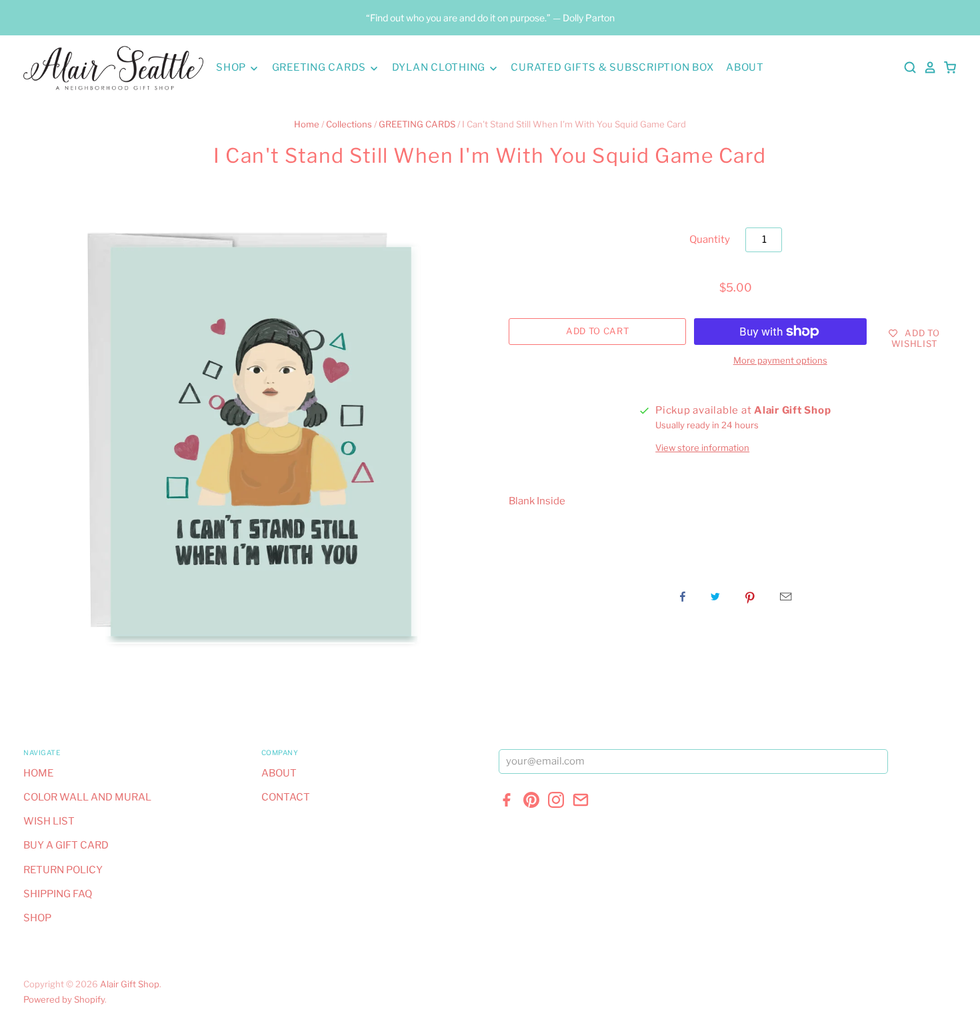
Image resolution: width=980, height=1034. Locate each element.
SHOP (232, 67)
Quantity (709, 239)
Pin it (750, 596)
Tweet (715, 596)
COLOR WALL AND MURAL (87, 797)
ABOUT (745, 67)
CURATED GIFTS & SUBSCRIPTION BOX (612, 67)
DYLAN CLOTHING (440, 67)
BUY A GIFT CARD (66, 845)
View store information (702, 447)
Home (306, 124)
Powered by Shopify (64, 999)
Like (683, 596)
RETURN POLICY (63, 870)
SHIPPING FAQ (57, 894)
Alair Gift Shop (129, 984)
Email (786, 596)
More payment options (780, 360)
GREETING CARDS (320, 67)
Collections (349, 124)
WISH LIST (49, 821)
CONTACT (285, 797)
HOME (38, 773)
